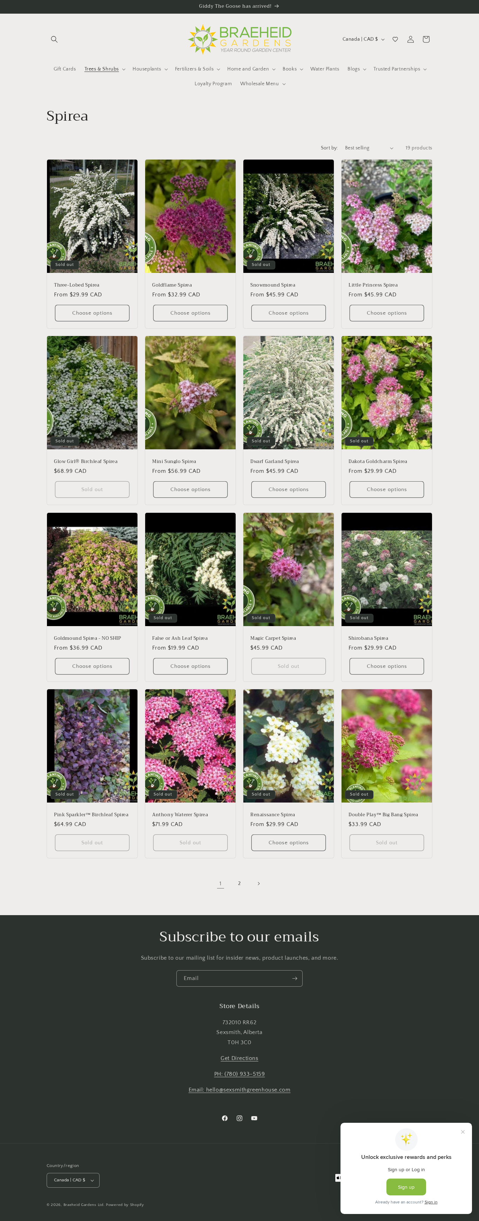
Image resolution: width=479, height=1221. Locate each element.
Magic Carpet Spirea (273, 638)
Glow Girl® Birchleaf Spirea (85, 462)
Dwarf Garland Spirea (274, 462)
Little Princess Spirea (373, 285)
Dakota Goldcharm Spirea (378, 462)
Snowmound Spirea (273, 285)
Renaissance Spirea (272, 815)
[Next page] (258, 883)
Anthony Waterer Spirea (180, 815)
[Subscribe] (294, 978)
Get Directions (239, 1058)
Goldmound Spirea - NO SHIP (87, 638)
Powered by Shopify (125, 1205)
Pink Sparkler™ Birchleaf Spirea (91, 815)
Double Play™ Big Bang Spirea (383, 815)
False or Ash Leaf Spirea (180, 638)
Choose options (92, 313)
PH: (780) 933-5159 (239, 1074)
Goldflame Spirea (172, 285)
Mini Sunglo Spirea (174, 462)
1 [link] (221, 883)
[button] (54, 39)
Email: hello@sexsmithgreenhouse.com (240, 1090)
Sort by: (329, 148)
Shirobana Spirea (369, 638)
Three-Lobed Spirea (77, 285)
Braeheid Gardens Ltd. (84, 1205)
